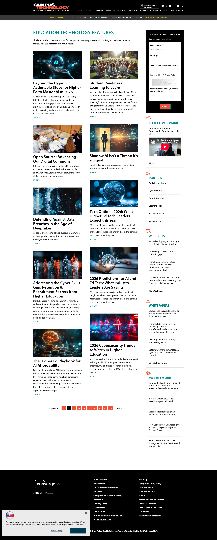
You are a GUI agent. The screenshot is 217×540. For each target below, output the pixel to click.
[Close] (86, 513)
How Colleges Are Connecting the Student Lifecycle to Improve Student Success (164, 427)
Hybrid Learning (79, 17)
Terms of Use (123, 531)
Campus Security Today (150, 483)
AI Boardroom (100, 479)
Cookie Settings (57, 531)
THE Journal (144, 511)
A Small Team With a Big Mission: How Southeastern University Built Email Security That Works (165, 280)
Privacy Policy (170, 75)
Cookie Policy (108, 531)
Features (88, 11)
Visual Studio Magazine (150, 515)
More (178, 11)
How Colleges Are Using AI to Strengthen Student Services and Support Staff (164, 443)
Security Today (100, 503)
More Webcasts (156, 290)
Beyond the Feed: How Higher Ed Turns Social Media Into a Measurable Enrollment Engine (164, 386)
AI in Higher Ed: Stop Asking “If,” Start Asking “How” (163, 341)
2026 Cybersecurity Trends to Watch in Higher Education (112, 349)
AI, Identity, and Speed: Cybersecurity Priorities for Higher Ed (164, 131)
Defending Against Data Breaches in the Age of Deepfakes (54, 223)
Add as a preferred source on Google (150, 5)
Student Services (157, 213)
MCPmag (97, 491)
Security (138, 17)
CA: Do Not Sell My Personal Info (144, 531)
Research (121, 11)
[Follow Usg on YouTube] (178, 6)
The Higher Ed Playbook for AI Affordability (56, 363)
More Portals (155, 221)
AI (68, 17)
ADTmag (143, 479)
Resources (144, 11)
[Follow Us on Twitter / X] (166, 6)
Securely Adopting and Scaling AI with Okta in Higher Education (164, 243)
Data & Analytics (156, 198)
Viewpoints (99, 11)
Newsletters (169, 11)
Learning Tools (155, 205)
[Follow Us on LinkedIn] (162, 5)
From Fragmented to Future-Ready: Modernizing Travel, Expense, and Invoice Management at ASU (162, 265)
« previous (54, 408)
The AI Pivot (99, 511)
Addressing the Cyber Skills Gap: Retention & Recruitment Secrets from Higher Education (56, 289)
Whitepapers (159, 305)
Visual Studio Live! (102, 519)
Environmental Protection (105, 487)
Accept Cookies (78, 531)
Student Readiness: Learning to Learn (106, 85)
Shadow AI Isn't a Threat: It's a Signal (114, 157)
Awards (109, 11)
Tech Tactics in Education (150, 507)
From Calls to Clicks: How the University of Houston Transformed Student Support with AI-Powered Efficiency (163, 327)
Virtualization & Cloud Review (107, 515)
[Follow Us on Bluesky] (170, 6)
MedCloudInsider (147, 491)
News (80, 11)
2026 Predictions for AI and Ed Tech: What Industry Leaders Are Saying (113, 283)
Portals (155, 177)
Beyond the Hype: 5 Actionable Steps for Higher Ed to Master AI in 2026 (57, 87)
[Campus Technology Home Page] (51, 7)
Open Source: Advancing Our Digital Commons (54, 158)
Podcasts (131, 11)
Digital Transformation (121, 17)
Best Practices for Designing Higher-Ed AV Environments (162, 413)
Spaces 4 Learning (147, 503)
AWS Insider (99, 483)
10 (110, 408)
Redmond (98, 499)
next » (119, 408)
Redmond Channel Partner (151, 499)
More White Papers (158, 363)
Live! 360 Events (146, 487)
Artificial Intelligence (158, 183)
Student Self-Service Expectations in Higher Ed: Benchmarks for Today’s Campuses (164, 313)
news (64, 43)
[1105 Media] (48, 507)
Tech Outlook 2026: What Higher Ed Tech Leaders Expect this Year (111, 216)
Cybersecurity (155, 190)
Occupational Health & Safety (107, 495)
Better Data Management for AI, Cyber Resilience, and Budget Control (164, 352)
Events (156, 11)
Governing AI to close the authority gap (161, 253)
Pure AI (142, 495)
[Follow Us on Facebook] (174, 6)
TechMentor (99, 507)
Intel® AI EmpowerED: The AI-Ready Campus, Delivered (162, 400)
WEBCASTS (157, 236)
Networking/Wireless (99, 17)
